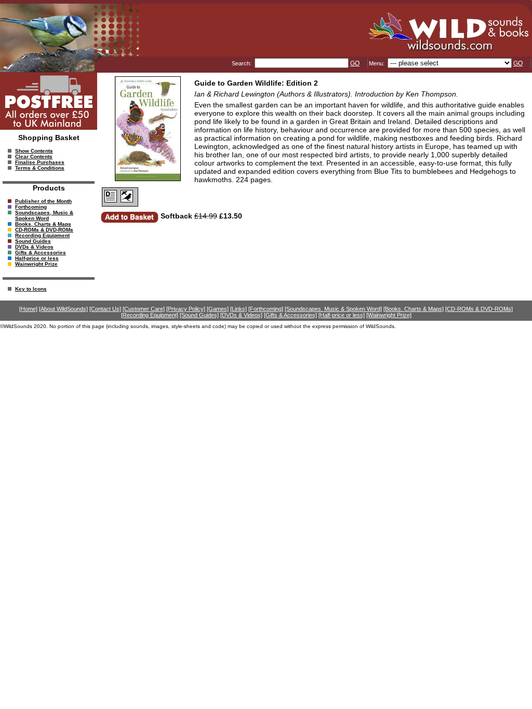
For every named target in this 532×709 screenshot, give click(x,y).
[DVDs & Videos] (241, 315)
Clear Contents (33, 156)
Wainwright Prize (36, 264)
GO (355, 63)
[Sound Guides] (199, 315)
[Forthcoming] (265, 309)
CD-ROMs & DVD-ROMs (44, 230)
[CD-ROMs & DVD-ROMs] (479, 309)
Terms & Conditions (39, 168)
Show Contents (34, 151)
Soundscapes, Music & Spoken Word (44, 215)
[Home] (28, 309)
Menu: (377, 63)
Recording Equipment (42, 235)
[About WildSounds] (63, 309)
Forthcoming (31, 207)
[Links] (238, 309)
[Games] (218, 309)
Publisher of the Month (43, 201)
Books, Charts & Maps (43, 224)
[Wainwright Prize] (388, 315)
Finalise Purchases (39, 162)
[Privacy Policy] (185, 309)
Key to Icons (31, 289)
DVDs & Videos (34, 247)
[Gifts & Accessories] (290, 315)
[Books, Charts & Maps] (413, 309)
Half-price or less (37, 258)
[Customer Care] (144, 309)
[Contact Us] (105, 309)
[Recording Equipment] (149, 315)
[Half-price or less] (341, 315)
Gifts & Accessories (40, 252)
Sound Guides (33, 241)
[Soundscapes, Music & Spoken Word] (333, 309)
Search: (242, 63)
